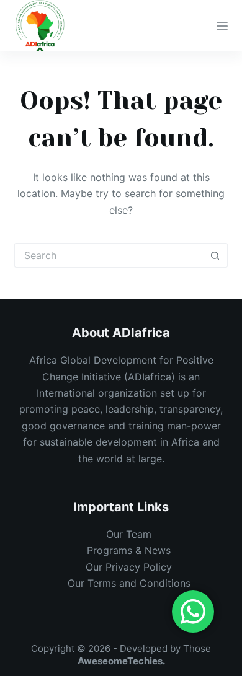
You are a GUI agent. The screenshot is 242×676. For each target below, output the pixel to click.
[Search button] (215, 255)
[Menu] (222, 26)
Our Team (128, 534)
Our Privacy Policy (129, 567)
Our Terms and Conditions (129, 583)
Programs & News (129, 550)
